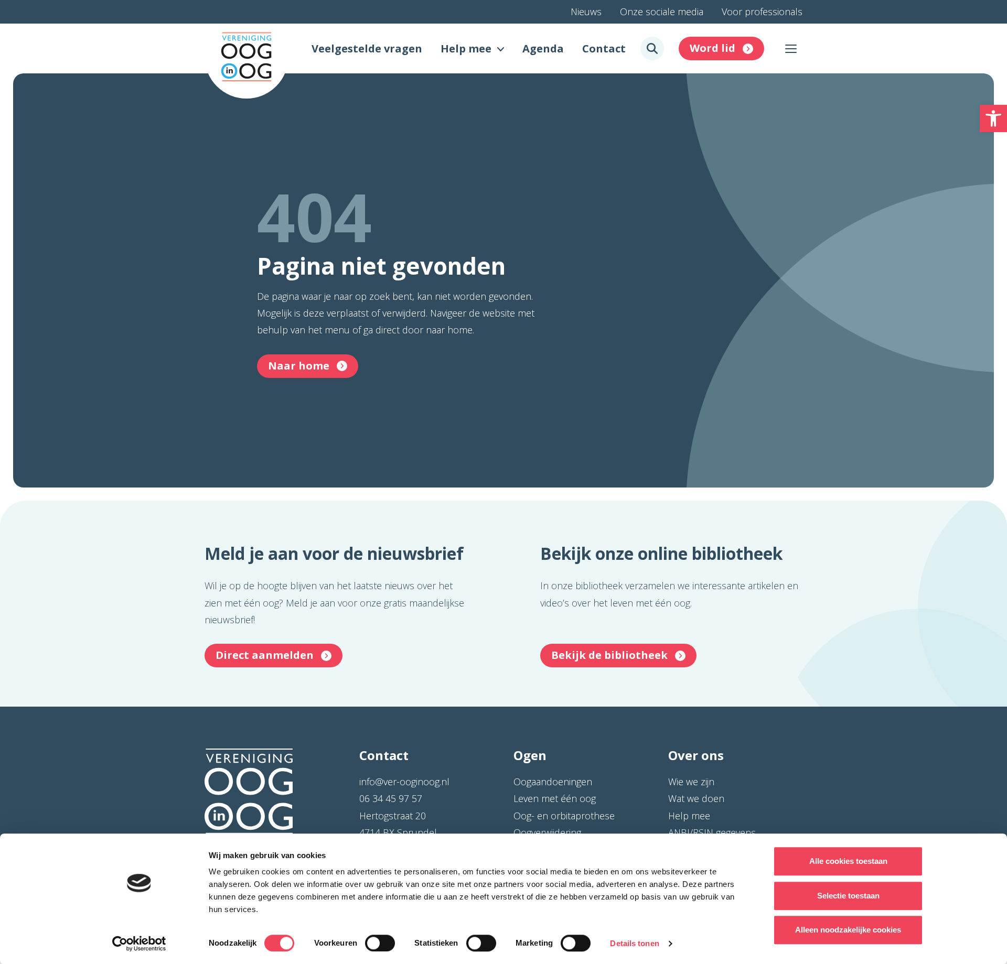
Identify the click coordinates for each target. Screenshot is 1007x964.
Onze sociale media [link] (661, 11)
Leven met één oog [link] (554, 798)
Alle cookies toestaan (848, 861)
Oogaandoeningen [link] (552, 781)
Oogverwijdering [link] (547, 832)
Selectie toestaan (848, 895)
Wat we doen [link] (696, 798)
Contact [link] (604, 48)
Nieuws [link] (586, 11)
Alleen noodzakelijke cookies (848, 929)
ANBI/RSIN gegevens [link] (712, 832)
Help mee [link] (466, 48)
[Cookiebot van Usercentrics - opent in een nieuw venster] (139, 943)
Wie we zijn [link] (691, 781)
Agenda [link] (543, 48)
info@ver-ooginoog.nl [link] (404, 781)
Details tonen (634, 943)
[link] (993, 118)
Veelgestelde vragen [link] (367, 48)
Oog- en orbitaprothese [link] (564, 815)
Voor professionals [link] (762, 11)
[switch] (380, 943)
